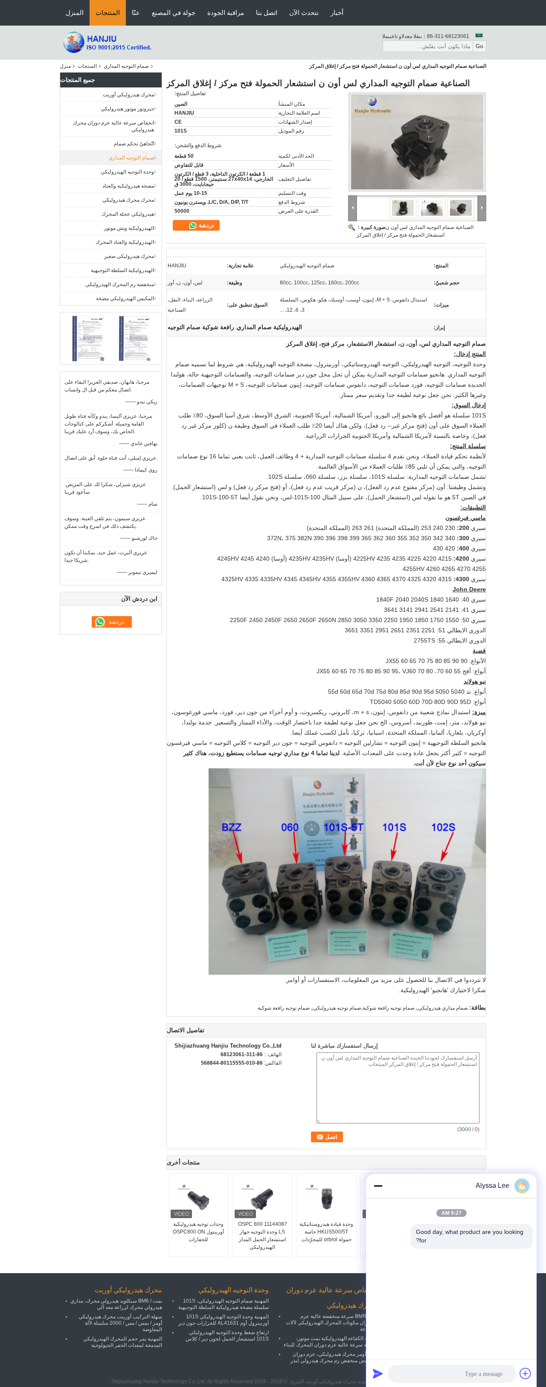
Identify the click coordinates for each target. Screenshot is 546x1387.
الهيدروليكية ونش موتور (129, 228)
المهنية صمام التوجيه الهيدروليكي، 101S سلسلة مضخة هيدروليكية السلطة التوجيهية (223, 1304)
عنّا (136, 12)
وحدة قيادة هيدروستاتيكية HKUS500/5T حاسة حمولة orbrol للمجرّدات (326, 1231)
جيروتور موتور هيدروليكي (127, 109)
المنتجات (108, 12)
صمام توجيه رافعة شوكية (284, 1008)
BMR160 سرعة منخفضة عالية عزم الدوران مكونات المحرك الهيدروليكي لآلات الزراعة (330, 1322)
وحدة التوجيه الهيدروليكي (127, 172)
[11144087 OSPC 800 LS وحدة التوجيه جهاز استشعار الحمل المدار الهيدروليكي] (262, 1199)
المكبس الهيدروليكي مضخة (125, 298)
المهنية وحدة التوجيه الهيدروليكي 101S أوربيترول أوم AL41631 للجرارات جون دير (223, 1320)
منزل (65, 66)
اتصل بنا (266, 12)
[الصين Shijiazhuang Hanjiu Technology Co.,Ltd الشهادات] (87, 338)
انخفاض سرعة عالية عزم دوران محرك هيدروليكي (113, 126)
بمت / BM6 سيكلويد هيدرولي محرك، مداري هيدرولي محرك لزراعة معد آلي (116, 1304)
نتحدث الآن (304, 12)
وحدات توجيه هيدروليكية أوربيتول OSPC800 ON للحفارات (198, 1231)
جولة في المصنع (173, 12)
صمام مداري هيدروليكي (443, 1008)
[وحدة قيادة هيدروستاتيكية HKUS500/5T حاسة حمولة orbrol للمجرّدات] (326, 1199)
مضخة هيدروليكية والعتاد (128, 186)
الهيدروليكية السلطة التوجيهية (122, 270)
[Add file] (525, 1373)
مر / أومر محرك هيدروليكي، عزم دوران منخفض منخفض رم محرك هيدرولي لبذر (332, 1357)
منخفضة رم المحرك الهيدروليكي (119, 284)
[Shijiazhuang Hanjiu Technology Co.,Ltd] (107, 42)
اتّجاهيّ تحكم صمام (134, 144)
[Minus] (378, 1186)
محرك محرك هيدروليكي (128, 200)
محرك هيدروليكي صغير (129, 256)
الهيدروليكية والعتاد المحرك (125, 242)
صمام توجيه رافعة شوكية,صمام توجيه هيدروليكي (364, 1008)
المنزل (75, 12)
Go (479, 46)
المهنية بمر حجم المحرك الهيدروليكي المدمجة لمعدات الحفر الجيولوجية (122, 1342)
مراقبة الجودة (225, 12)
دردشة (205, 225)
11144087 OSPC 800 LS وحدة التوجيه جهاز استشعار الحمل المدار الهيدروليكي (262, 1235)
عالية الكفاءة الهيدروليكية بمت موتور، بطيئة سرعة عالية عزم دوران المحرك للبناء (329, 1341)
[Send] (378, 1373)
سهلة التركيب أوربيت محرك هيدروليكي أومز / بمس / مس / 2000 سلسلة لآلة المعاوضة (120, 1323)
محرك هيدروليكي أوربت (128, 95)
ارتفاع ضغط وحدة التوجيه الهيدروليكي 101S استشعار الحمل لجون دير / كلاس (227, 1335)
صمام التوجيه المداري (126, 66)
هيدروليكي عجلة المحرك (128, 214)
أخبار (337, 12)
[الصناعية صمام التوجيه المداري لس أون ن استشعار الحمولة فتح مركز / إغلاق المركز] (417, 142)
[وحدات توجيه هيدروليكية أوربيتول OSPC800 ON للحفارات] (198, 1199)
